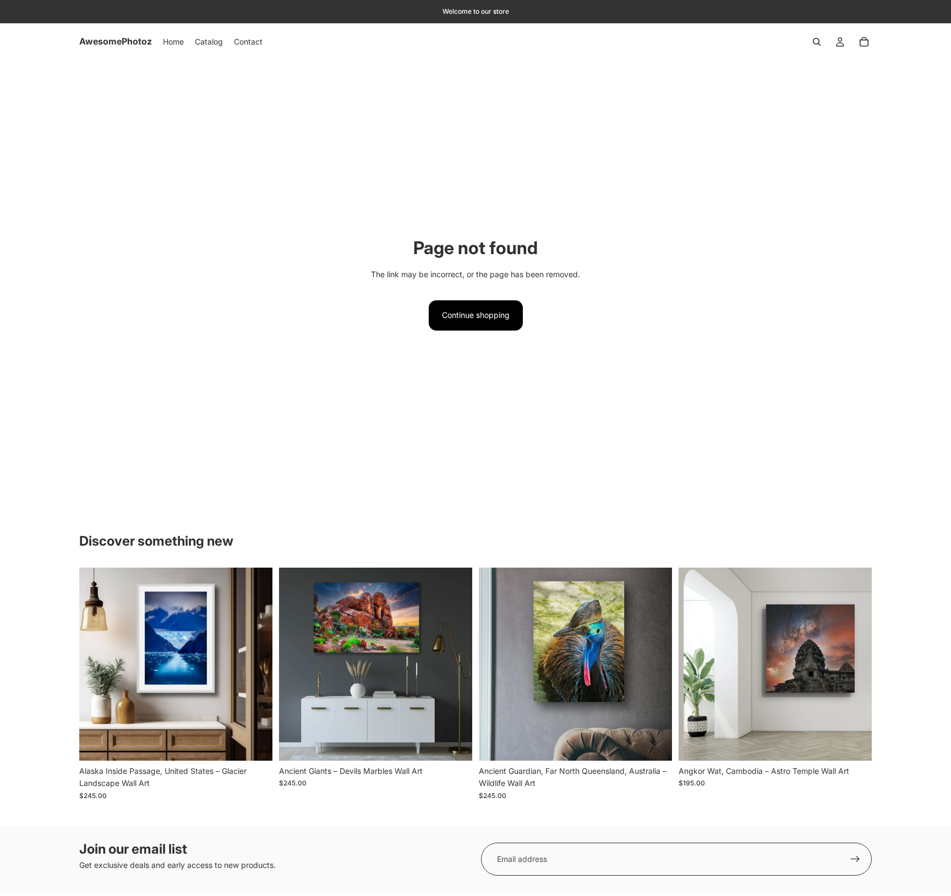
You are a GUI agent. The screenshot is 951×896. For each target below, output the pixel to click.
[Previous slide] (95, 664)
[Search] (817, 42)
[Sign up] (855, 859)
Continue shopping (476, 315)
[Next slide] (255, 664)
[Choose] (255, 744)
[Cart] (864, 42)
